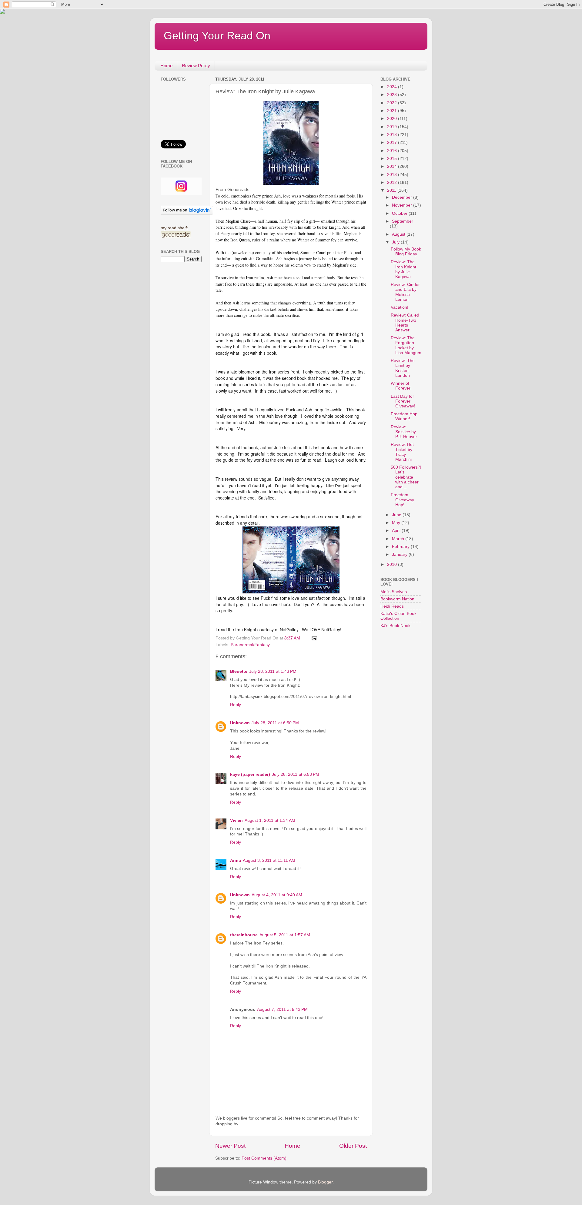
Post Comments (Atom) (264, 1158)
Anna (235, 860)
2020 (392, 118)
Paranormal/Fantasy (250, 644)
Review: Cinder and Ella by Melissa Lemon (405, 292)
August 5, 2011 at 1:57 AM (284, 935)
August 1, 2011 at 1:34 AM (270, 820)
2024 (392, 87)
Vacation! (399, 307)
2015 (392, 158)
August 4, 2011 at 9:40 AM (277, 895)
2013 (392, 174)
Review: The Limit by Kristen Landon (403, 368)
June (397, 515)
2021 (392, 110)
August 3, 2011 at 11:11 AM (269, 860)
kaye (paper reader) (250, 774)
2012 (392, 182)
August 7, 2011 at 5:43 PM (282, 1009)
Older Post (353, 1146)
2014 (392, 166)
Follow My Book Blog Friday (406, 251)
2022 (392, 103)
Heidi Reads (392, 606)
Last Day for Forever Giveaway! (403, 401)
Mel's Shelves (393, 591)
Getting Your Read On (217, 35)
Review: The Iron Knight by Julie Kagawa (403, 269)
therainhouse (244, 935)
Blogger (325, 1182)
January (400, 554)
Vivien (236, 820)
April (397, 530)
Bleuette (238, 671)
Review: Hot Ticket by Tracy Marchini (402, 452)
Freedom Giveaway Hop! (402, 500)
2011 (392, 190)
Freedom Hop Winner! (404, 416)
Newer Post (230, 1146)
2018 (392, 134)
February (401, 546)
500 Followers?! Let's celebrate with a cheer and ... (406, 477)
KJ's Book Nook (395, 625)
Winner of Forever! (401, 385)
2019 (392, 126)
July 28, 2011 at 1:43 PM (272, 671)
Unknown (240, 723)
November (402, 205)
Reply (235, 704)
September (402, 221)
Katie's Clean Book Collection (398, 616)
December (402, 197)
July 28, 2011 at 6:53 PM (295, 774)
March (398, 538)
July (396, 242)
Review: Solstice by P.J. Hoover (404, 432)
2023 (392, 94)
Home (166, 65)
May (396, 522)
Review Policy (196, 65)
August (399, 234)
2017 (392, 142)
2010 (392, 564)
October (400, 213)
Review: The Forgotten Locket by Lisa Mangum (406, 345)
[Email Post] (313, 638)
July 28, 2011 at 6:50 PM (275, 723)
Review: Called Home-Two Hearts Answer (405, 322)
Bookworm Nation (397, 599)
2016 (392, 150)
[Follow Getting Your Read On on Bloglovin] (187, 213)
